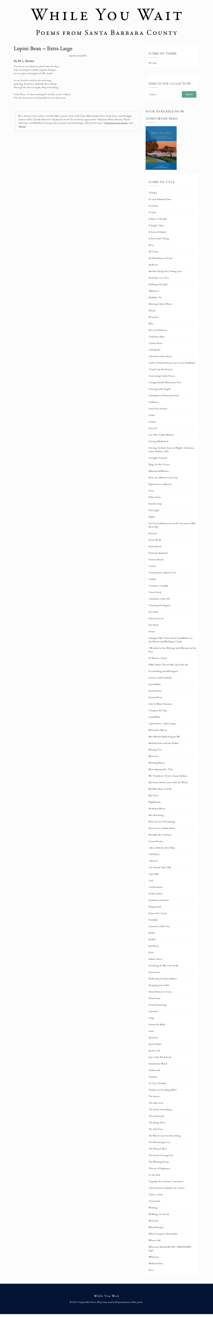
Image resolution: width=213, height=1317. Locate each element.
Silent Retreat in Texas (160, 991)
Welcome (154, 1220)
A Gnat (152, 212)
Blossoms (153, 317)
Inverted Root (155, 697)
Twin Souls (154, 1201)
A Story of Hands (157, 232)
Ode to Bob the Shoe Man (162, 847)
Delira (152, 415)
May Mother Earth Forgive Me (164, 736)
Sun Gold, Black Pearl (160, 1057)
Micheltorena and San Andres (164, 743)
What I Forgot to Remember (163, 1233)
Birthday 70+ (155, 297)
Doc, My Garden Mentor (161, 434)
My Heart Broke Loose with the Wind (168, 782)
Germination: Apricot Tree (162, 572)
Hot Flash (154, 625)
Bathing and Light (158, 284)
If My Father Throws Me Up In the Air (168, 664)
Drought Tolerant (158, 458)
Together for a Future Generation (166, 1181)
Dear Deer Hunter (158, 408)
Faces (151, 490)
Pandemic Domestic (159, 900)
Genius (152, 566)
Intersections (155, 690)
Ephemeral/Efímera (159, 471)
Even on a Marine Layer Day (163, 477)
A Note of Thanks (158, 219)
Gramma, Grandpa (158, 585)
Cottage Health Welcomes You (165, 382)
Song (151, 1018)
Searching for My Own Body (163, 965)
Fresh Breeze (155, 546)
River (151, 952)
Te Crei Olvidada (157, 1083)
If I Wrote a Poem (158, 658)
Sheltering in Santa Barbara (163, 978)
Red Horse (154, 946)
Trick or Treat (156, 1194)
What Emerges (156, 1227)
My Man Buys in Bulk (160, 789)
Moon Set (153, 756)
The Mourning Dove (159, 1142)
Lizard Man (154, 717)
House (22, 126)
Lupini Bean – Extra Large (162, 723)
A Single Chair (156, 225)
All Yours (153, 251)
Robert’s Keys (155, 959)
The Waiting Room (159, 1161)
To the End (154, 1175)
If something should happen (163, 671)
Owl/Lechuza (155, 887)
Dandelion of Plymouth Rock (164, 395)
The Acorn (154, 1096)
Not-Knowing (156, 815)
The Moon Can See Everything (165, 1135)
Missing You (155, 749)
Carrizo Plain (155, 343)
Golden (152, 579)
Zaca (151, 1270)
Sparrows (153, 1037)
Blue (151, 323)
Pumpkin (153, 919)
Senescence (154, 972)
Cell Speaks (154, 349)
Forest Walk (155, 540)
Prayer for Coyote (158, 913)
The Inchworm (156, 1116)
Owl (151, 880)
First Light (154, 510)
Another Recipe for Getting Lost (165, 271)
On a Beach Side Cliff (160, 867)
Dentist (152, 421)
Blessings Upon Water (160, 304)
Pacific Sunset (156, 893)
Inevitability (155, 684)
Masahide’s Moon (158, 730)
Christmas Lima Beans (116, 123)
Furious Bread (156, 559)
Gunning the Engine (159, 605)
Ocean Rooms (156, 841)
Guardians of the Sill (159, 598)
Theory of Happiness (159, 1168)
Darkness (153, 402)
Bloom (152, 310)
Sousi (151, 1031)
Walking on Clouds (159, 1214)
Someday (153, 1011)
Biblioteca (154, 291)
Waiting (153, 1207)
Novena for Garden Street (162, 828)
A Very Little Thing (159, 238)
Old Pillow (154, 854)
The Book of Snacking (160, 1109)
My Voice (154, 795)
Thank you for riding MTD (163, 1090)
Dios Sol (153, 428)
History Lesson (156, 618)
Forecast (153, 533)
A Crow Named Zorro (160, 199)
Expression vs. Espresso (160, 484)
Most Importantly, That (161, 769)
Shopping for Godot (159, 985)
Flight (152, 516)
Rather (152, 933)
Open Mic (154, 874)
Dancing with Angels (160, 389)
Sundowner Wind (158, 1063)
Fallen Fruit (155, 497)
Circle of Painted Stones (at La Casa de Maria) (172, 362)
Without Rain (156, 1263)
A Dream (153, 205)
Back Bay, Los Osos (159, 277)
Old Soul (153, 861)
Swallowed (154, 1070)
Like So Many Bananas (160, 704)
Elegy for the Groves (159, 464)
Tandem (153, 1076)
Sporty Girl (154, 1050)
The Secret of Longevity (161, 1155)
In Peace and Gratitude (160, 677)
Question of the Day (159, 926)
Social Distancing (158, 1004)
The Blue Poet (156, 1103)
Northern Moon (157, 808)
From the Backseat (158, 553)
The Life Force (156, 1129)
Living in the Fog (158, 710)
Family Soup (155, 503)
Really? (152, 939)
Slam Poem (154, 998)
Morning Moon (157, 762)
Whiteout (154, 1257)
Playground (155, 906)
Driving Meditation (159, 441)
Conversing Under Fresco (162, 376)
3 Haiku (153, 192)
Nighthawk (155, 802)
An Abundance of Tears (161, 258)
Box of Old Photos (158, 330)
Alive (151, 245)
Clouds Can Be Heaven (161, 369)
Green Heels (155, 592)
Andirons (153, 264)
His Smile (154, 612)
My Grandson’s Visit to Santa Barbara (168, 775)
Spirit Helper (155, 1044)
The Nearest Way (158, 1148)
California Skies (157, 336)
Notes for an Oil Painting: (162, 821)
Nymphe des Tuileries (160, 834)
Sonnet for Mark (157, 1024)
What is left (155, 1240)
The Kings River (157, 1122)
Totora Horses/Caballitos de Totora (166, 1188)
